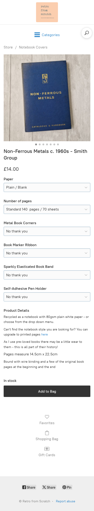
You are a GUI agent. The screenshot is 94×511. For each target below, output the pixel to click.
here (44, 334)
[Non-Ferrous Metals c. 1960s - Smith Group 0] (47, 97)
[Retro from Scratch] (47, 12)
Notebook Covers (33, 47)
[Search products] (86, 33)
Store (8, 47)
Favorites (47, 423)
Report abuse (65, 501)
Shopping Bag (47, 439)
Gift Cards (47, 455)
